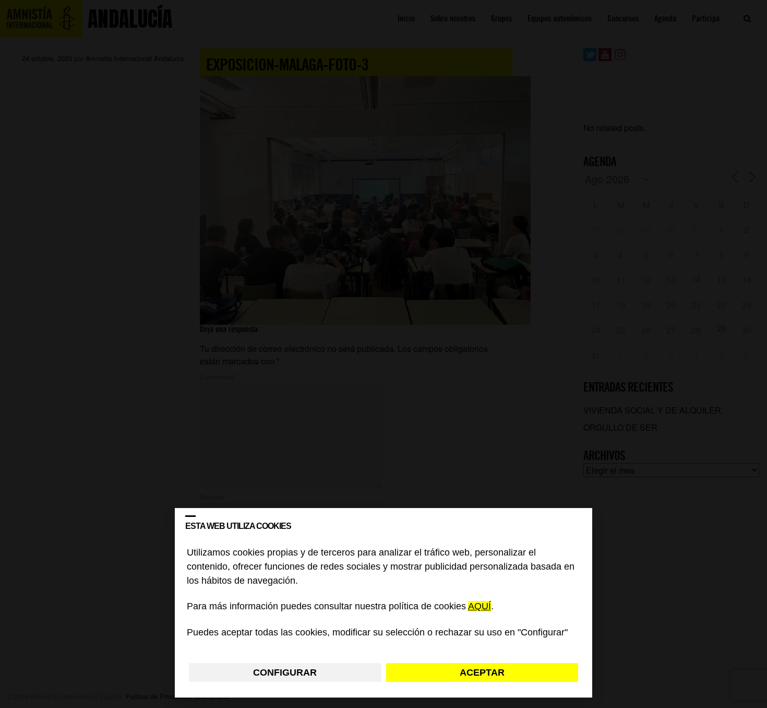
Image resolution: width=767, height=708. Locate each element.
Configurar (285, 672)
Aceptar (482, 672)
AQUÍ (479, 606)
